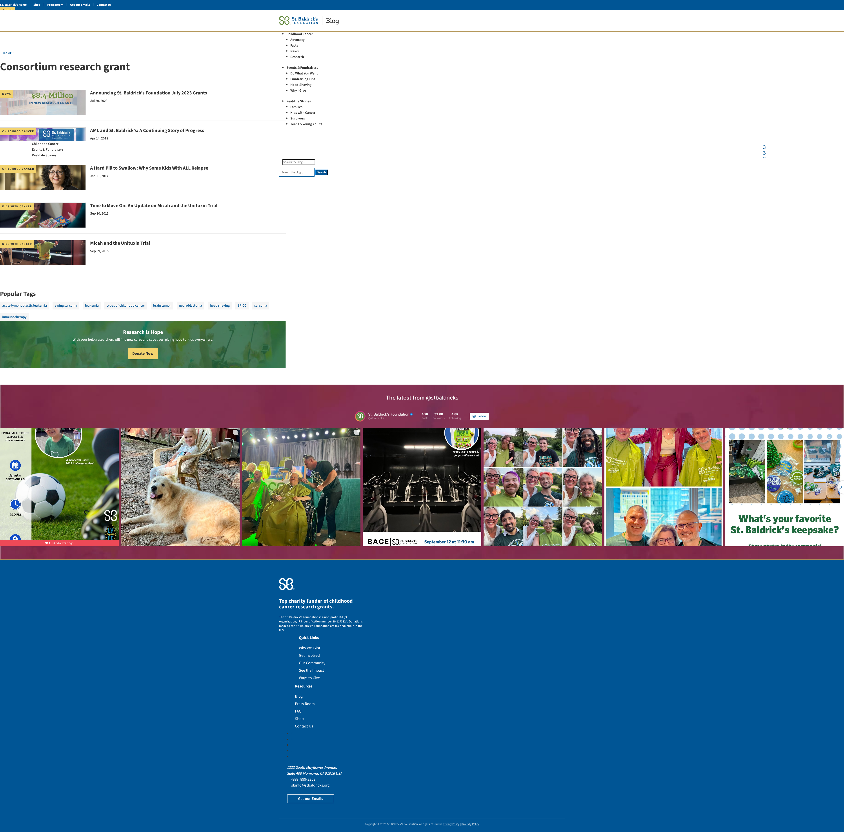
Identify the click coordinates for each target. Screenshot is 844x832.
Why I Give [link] (298, 90)
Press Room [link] (55, 5)
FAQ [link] (298, 711)
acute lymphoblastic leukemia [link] (24, 305)
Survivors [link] (297, 118)
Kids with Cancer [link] (302, 112)
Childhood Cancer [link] (299, 34)
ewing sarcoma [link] (66, 305)
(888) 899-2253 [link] (303, 779)
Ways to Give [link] (309, 678)
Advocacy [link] (297, 39)
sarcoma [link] (260, 305)
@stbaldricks (442, 397)
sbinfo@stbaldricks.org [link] (310, 785)
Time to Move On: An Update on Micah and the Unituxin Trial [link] (153, 205)
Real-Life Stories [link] (298, 101)
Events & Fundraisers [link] (302, 67)
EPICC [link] (242, 305)
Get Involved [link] (309, 655)
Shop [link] (36, 5)
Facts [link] (294, 45)
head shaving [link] (220, 305)
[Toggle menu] (764, 145)
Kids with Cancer (17, 206)
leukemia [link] (92, 305)
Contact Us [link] (104, 5)
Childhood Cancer (18, 131)
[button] (352, 139)
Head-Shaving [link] (300, 84)
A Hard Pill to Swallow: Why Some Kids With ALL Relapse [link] (149, 168)
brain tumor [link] (162, 305)
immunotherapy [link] (14, 317)
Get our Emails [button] (310, 799)
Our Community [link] (312, 663)
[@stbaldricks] (360, 416)
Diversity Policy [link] (470, 824)
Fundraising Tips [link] (302, 79)
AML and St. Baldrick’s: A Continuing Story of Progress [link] (147, 130)
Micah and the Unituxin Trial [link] (120, 243)
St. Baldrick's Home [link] (13, 5)
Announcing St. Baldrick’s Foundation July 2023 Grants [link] (148, 92)
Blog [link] (299, 696)
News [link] (294, 51)
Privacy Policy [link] (451, 824)
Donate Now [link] (142, 353)
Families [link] (296, 107)
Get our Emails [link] (80, 5)
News (6, 94)
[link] (309, 22)
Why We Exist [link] (309, 648)
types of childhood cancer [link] (126, 305)
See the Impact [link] (311, 670)
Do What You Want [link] (304, 73)
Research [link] (297, 56)
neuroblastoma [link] (190, 305)
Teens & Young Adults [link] (306, 124)
